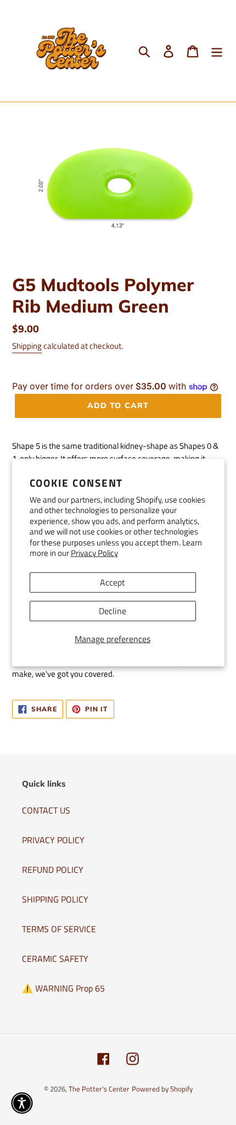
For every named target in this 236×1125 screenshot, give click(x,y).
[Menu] (217, 51)
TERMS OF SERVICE (59, 928)
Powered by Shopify (162, 1088)
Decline (112, 610)
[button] (22, 1103)
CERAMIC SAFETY (55, 958)
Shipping (27, 345)
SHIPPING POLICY (55, 899)
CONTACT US (46, 810)
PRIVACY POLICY (53, 839)
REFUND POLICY (52, 869)
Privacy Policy (94, 553)
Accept (112, 582)
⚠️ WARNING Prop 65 (63, 988)
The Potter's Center (99, 1088)
